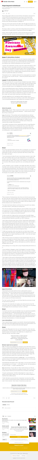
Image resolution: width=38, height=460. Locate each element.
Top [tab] (3, 416)
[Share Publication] (27, 2)
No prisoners (5, 418)
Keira (3, 368)
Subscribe (30, 1)
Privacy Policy (26, 394)
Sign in (35, 1)
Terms (21, 453)
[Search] (24, 2)
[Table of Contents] (1, 230)
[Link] (1, 57)
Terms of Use (23, 393)
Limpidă (4, 80)
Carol (3, 289)
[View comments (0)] (7, 13)
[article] (19, 421)
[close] (28, 423)
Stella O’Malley (5, 110)
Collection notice (25, 453)
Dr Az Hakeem (13, 346)
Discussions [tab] (9, 416)
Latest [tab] (6, 416)
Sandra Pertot (8, 428)
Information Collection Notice (19, 394)
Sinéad (4, 57)
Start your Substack (16, 455)
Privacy (18, 453)
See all (4, 439)
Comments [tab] (4, 404)
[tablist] (6, 405)
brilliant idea (21, 357)
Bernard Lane (6, 10)
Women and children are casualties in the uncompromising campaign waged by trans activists (14, 421)
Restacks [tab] (8, 404)
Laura (3, 115)
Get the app (23, 455)
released (30, 30)
